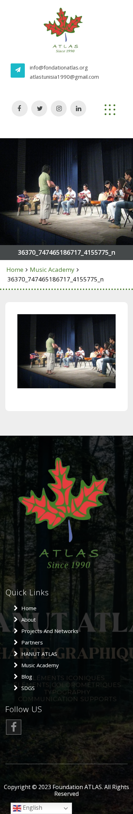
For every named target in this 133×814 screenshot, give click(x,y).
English (31, 808)
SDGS (28, 687)
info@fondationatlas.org (59, 67)
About (28, 619)
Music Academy (52, 269)
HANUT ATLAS (39, 653)
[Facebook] (13, 728)
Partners (32, 642)
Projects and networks (49, 630)
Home (14, 269)
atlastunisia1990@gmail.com (64, 76)
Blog (26, 676)
